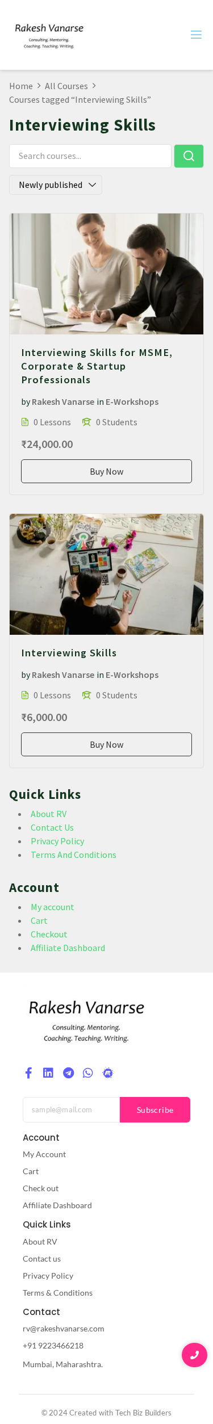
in (100, 401)
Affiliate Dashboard (68, 947)
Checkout (49, 934)
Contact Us (52, 827)
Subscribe (155, 1110)
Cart (39, 920)
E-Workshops (132, 401)
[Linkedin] (48, 1073)
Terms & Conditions (58, 1292)
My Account (44, 1154)
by (25, 401)
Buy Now (106, 471)
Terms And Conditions (73, 854)
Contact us (42, 1258)
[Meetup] (108, 1073)
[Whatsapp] (88, 1073)
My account (52, 906)
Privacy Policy (57, 841)
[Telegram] (68, 1073)
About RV (48, 813)
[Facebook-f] (28, 1073)
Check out (41, 1188)
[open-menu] (195, 35)
